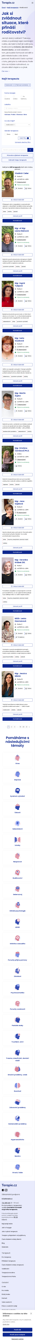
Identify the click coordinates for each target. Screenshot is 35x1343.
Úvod (3, 8)
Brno (25, 114)
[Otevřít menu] (32, 3)
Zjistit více (6, 1324)
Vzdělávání (5, 1269)
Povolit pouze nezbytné (17, 1335)
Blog (3, 1243)
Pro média (5, 1290)
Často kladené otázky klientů (11, 1239)
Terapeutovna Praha (9, 1276)
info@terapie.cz (7, 1199)
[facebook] (3, 1190)
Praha (13, 114)
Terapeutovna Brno (8, 1273)
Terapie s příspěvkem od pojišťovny (14, 1235)
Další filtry (24, 138)
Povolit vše (17, 1330)
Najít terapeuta (12, 8)
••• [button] (17, 727)
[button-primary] (30, 150)
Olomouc (19, 114)
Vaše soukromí (7, 1302)
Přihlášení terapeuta (8, 1261)
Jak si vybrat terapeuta (9, 1231)
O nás (4, 1287)
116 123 (16, 1217)
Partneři (4, 1298)
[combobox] (17, 108)
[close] (31, 1313)
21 (26, 727)
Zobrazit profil (17, 216)
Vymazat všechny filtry (23, 142)
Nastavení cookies (17, 1339)
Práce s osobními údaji (9, 1306)
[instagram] (6, 1190)
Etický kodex (6, 1294)
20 (23, 727)
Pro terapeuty (6, 1257)
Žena (8, 134)
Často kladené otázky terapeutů (13, 1265)
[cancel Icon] (13, 85)
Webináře (5, 1247)
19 (20, 727)
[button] (29, 727)
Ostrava (7, 114)
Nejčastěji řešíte (7, 1224)
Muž (16, 134)
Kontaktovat (17, 221)
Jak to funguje (6, 1228)
